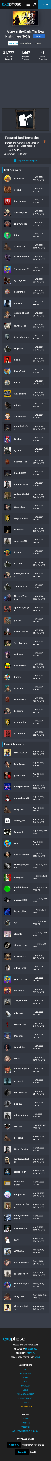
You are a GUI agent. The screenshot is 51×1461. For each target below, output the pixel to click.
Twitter (25, 1422)
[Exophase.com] (13, 4)
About (25, 1381)
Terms (25, 1402)
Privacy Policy (25, 1398)
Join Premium (25, 1406)
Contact (25, 1386)
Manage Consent (25, 1394)
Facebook (25, 1427)
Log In (45, 4)
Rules (25, 1377)
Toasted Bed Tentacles (22, 137)
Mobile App (25, 1373)
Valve (37, 1357)
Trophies (13, 43)
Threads (25, 1418)
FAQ (25, 1369)
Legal (25, 1390)
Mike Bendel (31, 1349)
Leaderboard (26, 43)
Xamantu (30, 1353)
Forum (38, 43)
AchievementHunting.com (25, 1431)
